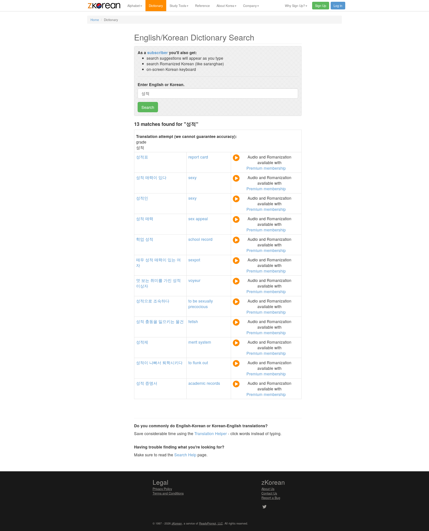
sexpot (194, 259)
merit (192, 342)
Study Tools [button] (178, 5)
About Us (267, 489)
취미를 (156, 280)
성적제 (142, 342)
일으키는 (166, 321)
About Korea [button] (225, 5)
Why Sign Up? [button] (295, 5)
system (204, 342)
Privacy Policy (162, 489)
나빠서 (155, 362)
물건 (180, 321)
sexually (205, 301)
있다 (162, 177)
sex (191, 218)
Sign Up (320, 5)
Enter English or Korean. (161, 84)
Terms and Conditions (168, 493)
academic (197, 383)
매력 (149, 218)
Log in (338, 5)
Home (94, 19)
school (194, 239)
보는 (145, 280)
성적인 (142, 198)
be (195, 301)
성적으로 (144, 301)
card (204, 157)
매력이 (151, 177)
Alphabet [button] (133, 5)
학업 (140, 239)
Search (147, 107)
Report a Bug (270, 497)
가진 (168, 280)
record (206, 239)
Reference (202, 5)
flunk (197, 362)
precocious (198, 306)
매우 (140, 259)
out (205, 362)
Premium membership (266, 168)
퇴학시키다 (172, 362)
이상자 (142, 286)
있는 (172, 259)
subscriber (157, 52)
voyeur (194, 280)
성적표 (142, 157)
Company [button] (250, 5)
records (213, 383)
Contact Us (269, 493)
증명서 (151, 383)
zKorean (177, 523)
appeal (202, 218)
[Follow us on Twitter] (264, 507)
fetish (193, 321)
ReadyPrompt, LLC (211, 523)
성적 (140, 177)
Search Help (185, 454)
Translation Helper (210, 433)
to (190, 301)
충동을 (151, 321)
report (193, 157)
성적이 (142, 362)
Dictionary (156, 5)
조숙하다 (161, 301)
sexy (192, 177)
